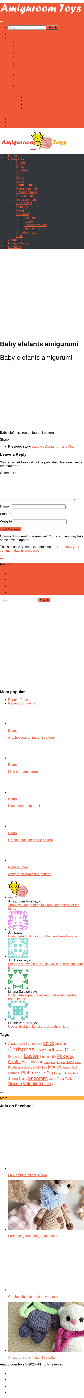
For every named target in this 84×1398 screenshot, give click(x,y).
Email (5, 514)
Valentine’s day (35, 104)
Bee (28, 1043)
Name (5, 506)
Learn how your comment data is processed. (39, 548)
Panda (14, 1073)
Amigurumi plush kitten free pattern (33, 1357)
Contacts (14, 126)
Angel (22, 1044)
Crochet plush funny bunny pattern (33, 1296)
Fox (61, 1056)
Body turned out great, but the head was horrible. (43, 936)
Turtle (68, 1078)
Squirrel (52, 1079)
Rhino (68, 1073)
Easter (29, 100)
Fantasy (22, 86)
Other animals (26, 78)
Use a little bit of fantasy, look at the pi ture (38, 1026)
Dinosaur (15, 1056)
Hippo (61, 1062)
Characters (24, 82)
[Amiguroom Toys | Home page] (41, 13)
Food (20, 89)
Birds (20, 45)
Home (12, 34)
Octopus (66, 1067)
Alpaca (13, 1043)
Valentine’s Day (38, 1083)
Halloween (32, 108)
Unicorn (15, 1083)
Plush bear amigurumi (24, 806)
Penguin (38, 1073)
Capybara (37, 1044)
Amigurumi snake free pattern (29, 874)
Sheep (13, 1078)
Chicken (60, 1043)
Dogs (20, 56)
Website (6, 521)
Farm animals (26, 64)
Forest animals (27, 67)
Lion (26, 1067)
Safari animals (26, 71)
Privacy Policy (18, 122)
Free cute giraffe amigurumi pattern (33, 1236)
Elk (54, 1056)
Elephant (45, 1056)
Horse (70, 1062)
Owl (74, 1067)
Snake (23, 1078)
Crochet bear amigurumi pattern (31, 737)
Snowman (38, 1078)
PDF (19, 115)
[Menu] (1, 21)
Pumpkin (59, 1073)
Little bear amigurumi (23, 771)
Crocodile (59, 1050)
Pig (49, 1072)
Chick (48, 1043)
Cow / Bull (45, 1050)
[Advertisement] (42, 294)
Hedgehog (50, 1062)
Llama (32, 1067)
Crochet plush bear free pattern (30, 840)
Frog (70, 1056)
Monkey (41, 1067)
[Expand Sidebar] (1, 558)
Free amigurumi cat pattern (27, 1175)
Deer (70, 1049)
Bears (20, 42)
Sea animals (25, 75)
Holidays (22, 93)
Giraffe (14, 1062)
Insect (78, 1062)
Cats (19, 53)
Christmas (31, 97)
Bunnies (22, 49)
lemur (20, 1067)
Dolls (20, 60)
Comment (8, 473)
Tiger (60, 1078)
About (12, 119)
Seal (75, 1073)
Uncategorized (27, 111)
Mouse (54, 1067)
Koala (12, 1067)
